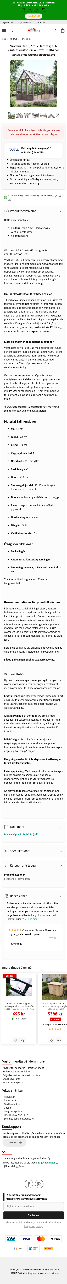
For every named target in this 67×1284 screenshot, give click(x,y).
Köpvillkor (9, 1096)
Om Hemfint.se (12, 1104)
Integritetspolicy (13, 1111)
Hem (4, 39)
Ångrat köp (10, 1100)
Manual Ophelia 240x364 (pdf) (21, 834)
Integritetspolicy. (33, 1226)
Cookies (8, 1107)
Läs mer (32, 919)
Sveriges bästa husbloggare (19, 1118)
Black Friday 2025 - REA (16, 1115)
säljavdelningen (46, 1162)
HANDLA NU (33, 16)
